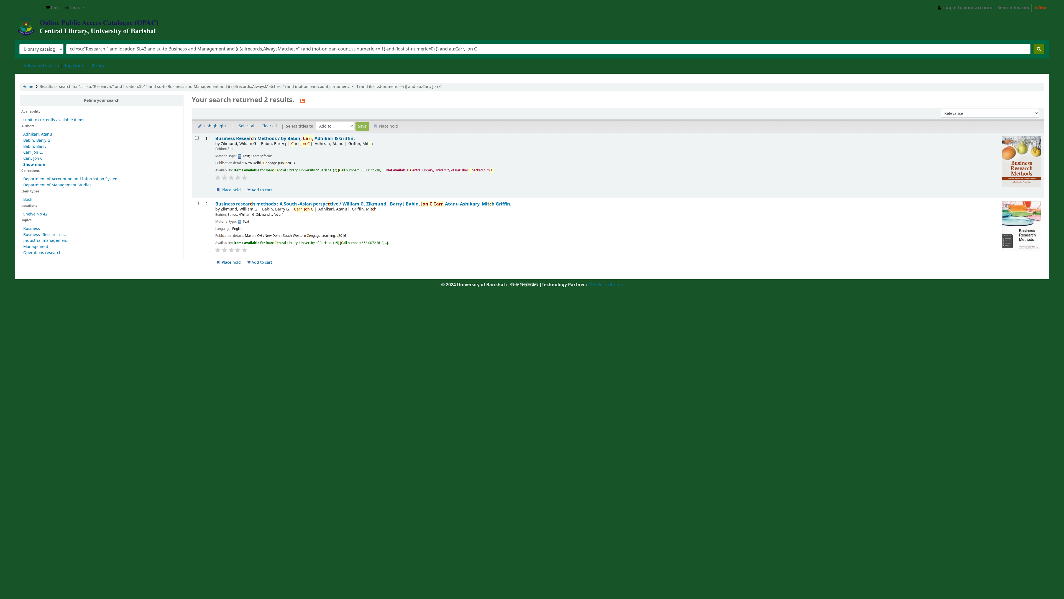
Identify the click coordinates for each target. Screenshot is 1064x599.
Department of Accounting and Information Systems (72, 179)
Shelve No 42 (35, 214)
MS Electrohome (605, 284)
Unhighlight (214, 126)
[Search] (1039, 49)
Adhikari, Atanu (37, 134)
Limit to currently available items (53, 120)
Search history (1013, 7)
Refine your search (101, 100)
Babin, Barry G (36, 140)
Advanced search (41, 66)
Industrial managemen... (46, 240)
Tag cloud (74, 66)
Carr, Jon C (33, 158)
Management (35, 247)
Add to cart (261, 190)
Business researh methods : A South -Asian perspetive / (363, 204)
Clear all (269, 126)
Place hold (231, 190)
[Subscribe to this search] (302, 100)
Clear (1041, 7)
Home (27, 87)
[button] (52, 7)
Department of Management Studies (57, 185)
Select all (247, 126)
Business (31, 229)
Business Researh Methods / (285, 138)
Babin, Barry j (35, 146)
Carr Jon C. (33, 152)
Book (27, 199)
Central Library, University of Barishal (29, 7)
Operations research (42, 253)
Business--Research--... (44, 235)
